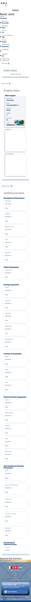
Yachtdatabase (10, 125)
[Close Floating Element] (4, 598)
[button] (6, 5)
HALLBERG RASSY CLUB (15, 570)
